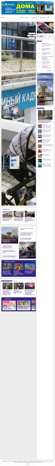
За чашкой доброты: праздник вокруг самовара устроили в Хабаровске (10, 257)
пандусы (34, 35)
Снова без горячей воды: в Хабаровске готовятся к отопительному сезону (7, 246)
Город (30, 23)
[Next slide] (34, 209)
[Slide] (8, 116)
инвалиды (29, 35)
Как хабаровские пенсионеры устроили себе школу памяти (26, 239)
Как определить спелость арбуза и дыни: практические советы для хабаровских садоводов (26, 233)
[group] (8, 289)
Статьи (27, 23)
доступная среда (32, 33)
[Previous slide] (32, 209)
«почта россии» (31, 37)
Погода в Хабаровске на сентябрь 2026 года (26, 229)
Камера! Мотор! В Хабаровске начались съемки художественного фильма (9, 251)
